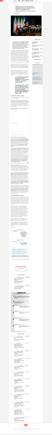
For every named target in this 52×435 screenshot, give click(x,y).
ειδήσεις (13, 256)
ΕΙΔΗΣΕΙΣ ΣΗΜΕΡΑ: (14, 247)
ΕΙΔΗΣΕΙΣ (13, 3)
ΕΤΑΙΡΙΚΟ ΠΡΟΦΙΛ (32, 428)
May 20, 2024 (18, 93)
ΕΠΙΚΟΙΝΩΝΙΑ (19, 428)
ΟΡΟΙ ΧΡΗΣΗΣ (17, 271)
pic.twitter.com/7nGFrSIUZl (21, 90)
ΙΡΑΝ (21, 259)
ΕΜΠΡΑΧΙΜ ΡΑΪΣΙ (18, 259)
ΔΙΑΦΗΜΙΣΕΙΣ (27, 428)
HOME (11, 3)
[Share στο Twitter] (28, 61)
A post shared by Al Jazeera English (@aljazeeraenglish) (18, 134)
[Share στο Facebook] (27, 61)
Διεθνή (15, 3)
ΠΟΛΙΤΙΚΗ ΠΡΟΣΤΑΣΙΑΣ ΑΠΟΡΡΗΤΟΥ (22, 271)
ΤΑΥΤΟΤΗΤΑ (15, 428)
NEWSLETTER (23, 428)
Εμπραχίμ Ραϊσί (23, 41)
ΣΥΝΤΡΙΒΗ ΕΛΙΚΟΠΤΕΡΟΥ (26, 259)
